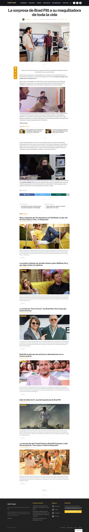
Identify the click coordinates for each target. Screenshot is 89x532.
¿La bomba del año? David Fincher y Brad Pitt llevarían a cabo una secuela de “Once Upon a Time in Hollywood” (43, 444)
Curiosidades (13, 6)
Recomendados (56, 3)
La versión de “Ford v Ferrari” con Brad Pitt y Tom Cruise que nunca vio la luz (42, 310)
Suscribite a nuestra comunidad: (72, 506)
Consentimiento (70, 527)
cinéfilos (28, 19)
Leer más (23, 257)
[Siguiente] (46, 138)
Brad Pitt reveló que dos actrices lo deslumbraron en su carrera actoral (41, 355)
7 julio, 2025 (32, 312)
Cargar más (44, 490)
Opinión (39, 3)
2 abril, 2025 (32, 447)
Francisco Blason (25, 312)
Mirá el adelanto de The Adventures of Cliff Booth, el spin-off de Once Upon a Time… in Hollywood (34, 131)
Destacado (49, 19)
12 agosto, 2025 (56, 133)
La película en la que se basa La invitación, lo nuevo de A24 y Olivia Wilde (41, 507)
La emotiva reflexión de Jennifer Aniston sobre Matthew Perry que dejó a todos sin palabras (60, 131)
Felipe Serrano (24, 221)
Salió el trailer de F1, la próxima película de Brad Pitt (40, 400)
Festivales (32, 3)
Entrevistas (46, 3)
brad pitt (24, 190)
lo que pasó (54, 19)
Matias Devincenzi (25, 267)
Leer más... (9, 518)
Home (8, 6)
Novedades (23, 3)
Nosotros (66, 3)
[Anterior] (43, 138)
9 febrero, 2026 (30, 133)
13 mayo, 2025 (31, 401)
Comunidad (62, 527)
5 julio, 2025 (32, 358)
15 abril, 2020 (35, 19)
